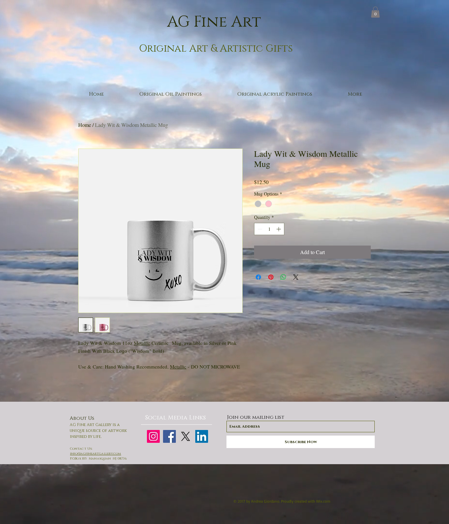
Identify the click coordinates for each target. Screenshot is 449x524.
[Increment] (279, 229)
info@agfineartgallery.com (95, 453)
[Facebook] (169, 436)
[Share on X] (296, 277)
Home (84, 124)
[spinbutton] (269, 229)
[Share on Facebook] (258, 277)
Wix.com (323, 501)
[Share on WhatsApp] (283, 277)
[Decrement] (259, 229)
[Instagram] (153, 436)
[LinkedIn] (201, 436)
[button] (375, 12)
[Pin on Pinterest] (271, 277)
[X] (185, 436)
